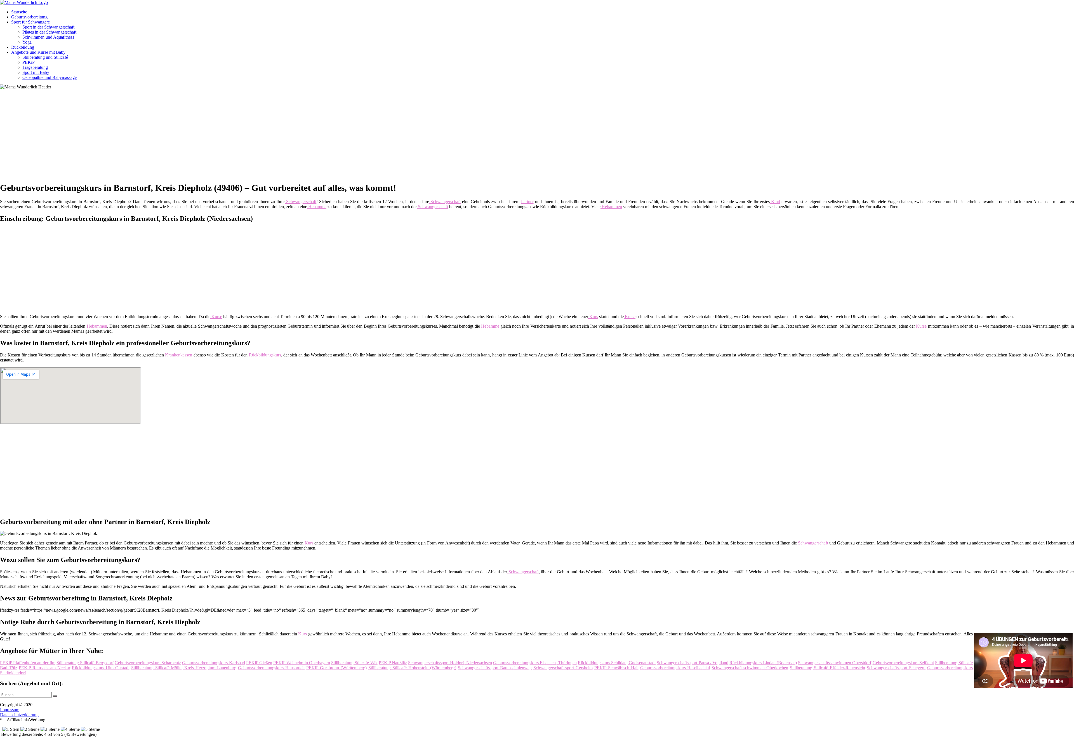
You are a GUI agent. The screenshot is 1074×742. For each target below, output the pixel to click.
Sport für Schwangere (30, 22)
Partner (527, 201)
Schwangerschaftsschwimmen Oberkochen (750, 667)
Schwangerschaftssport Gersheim (563, 667)
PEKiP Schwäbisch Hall (616, 667)
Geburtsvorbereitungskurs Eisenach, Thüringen (534, 662)
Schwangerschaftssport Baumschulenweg (495, 667)
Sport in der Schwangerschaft (48, 27)
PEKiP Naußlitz (393, 662)
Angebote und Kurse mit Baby (38, 52)
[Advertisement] (172, 137)
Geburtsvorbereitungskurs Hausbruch (271, 667)
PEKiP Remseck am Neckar (44, 667)
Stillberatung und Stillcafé (45, 57)
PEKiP (28, 62)
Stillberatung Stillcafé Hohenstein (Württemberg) (412, 667)
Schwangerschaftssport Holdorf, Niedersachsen (450, 662)
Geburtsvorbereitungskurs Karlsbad (213, 662)
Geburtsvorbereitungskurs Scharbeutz (148, 662)
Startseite (19, 12)
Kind (775, 201)
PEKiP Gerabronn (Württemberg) (336, 667)
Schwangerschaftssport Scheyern (896, 667)
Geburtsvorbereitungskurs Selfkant (903, 662)
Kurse (216, 316)
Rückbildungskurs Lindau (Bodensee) (763, 662)
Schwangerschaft (300, 201)
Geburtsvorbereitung (29, 17)
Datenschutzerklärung (19, 714)
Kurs (593, 316)
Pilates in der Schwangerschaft (49, 32)
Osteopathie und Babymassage (49, 77)
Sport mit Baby (35, 72)
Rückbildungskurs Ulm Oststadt (100, 667)
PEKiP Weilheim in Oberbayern (301, 662)
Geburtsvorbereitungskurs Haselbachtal (675, 667)
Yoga (27, 42)
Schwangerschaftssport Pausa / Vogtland (692, 662)
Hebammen (611, 206)
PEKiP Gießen (259, 662)
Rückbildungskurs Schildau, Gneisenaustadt (617, 662)
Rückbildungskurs (265, 355)
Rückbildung (22, 47)
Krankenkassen (178, 355)
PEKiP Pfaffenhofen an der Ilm (27, 662)
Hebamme (316, 206)
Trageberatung (35, 67)
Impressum (9, 709)
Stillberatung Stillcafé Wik (354, 662)
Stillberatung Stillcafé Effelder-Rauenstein (827, 667)
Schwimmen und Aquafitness (48, 37)
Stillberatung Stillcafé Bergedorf (84, 662)
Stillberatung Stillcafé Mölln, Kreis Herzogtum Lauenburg (184, 667)
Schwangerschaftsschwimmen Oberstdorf (834, 662)
